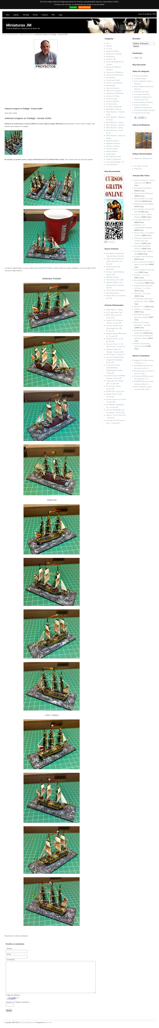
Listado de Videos (140, 78)
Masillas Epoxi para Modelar (143, 204)
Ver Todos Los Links (141, 166)
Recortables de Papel (113, 156)
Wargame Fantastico (113, 143)
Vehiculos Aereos (112, 149)
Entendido (73, 7)
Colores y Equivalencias (114, 83)
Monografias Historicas (114, 109)
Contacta (45, 15)
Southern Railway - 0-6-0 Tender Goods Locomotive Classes (115, 285)
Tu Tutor (109, 49)
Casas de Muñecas (112, 101)
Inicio (7, 15)
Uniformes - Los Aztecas (142, 293)
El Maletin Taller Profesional (143, 256)
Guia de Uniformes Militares (143, 102)
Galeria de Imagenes (141, 76)
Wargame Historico (112, 141)
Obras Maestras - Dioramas (115, 125)
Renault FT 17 (139, 307)
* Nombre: (9, 948)
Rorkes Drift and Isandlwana (115, 290)
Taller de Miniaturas (112, 88)
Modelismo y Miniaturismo (143, 158)
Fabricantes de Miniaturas (115, 93)
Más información (84, 7)
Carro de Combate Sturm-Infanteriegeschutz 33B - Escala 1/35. (114, 328)
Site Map (26, 15)
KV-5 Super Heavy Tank (142, 220)
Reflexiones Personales (114, 54)
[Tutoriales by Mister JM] (114, 219)
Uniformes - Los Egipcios (142, 309)
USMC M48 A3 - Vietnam (114, 310)
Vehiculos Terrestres (113, 146)
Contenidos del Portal (141, 92)
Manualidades (110, 85)
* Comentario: (10, 959)
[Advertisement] (50, 84)
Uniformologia (110, 154)
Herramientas (110, 77)
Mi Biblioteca (110, 56)
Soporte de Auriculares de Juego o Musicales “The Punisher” (114, 261)
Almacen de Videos (112, 96)
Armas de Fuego (111, 99)
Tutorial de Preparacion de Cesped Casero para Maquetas (143, 240)
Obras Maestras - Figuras (114, 122)
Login (60, 15)
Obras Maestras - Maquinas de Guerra (21, 34)
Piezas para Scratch (113, 80)
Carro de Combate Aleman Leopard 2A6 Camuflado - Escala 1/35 (115, 359)
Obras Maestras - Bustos (114, 128)
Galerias (16, 15)
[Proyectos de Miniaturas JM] (46, 68)
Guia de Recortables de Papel (144, 110)
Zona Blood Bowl (112, 164)
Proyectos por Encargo (142, 113)
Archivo (35, 15)
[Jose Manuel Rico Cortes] (110, 242)
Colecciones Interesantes (114, 75)
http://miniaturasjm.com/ (27, 1022)
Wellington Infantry (112, 277)
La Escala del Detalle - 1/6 (115, 162)
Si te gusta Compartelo (142, 94)
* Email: (8, 954)
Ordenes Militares (112, 151)
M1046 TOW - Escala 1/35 (115, 391)
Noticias (109, 46)
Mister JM (48, 1022)
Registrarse (138, 169)
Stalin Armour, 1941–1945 (114, 280)
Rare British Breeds (112, 293)
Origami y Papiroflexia (113, 159)
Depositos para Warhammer (143, 193)
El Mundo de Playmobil (114, 107)
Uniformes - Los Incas (141, 275)
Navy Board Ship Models (142, 188)
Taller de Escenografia (113, 91)
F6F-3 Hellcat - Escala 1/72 (115, 354)
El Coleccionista (111, 104)
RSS (53, 15)
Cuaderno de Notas (112, 51)
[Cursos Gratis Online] (114, 198)
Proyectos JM (111, 59)
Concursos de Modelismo (114, 72)
